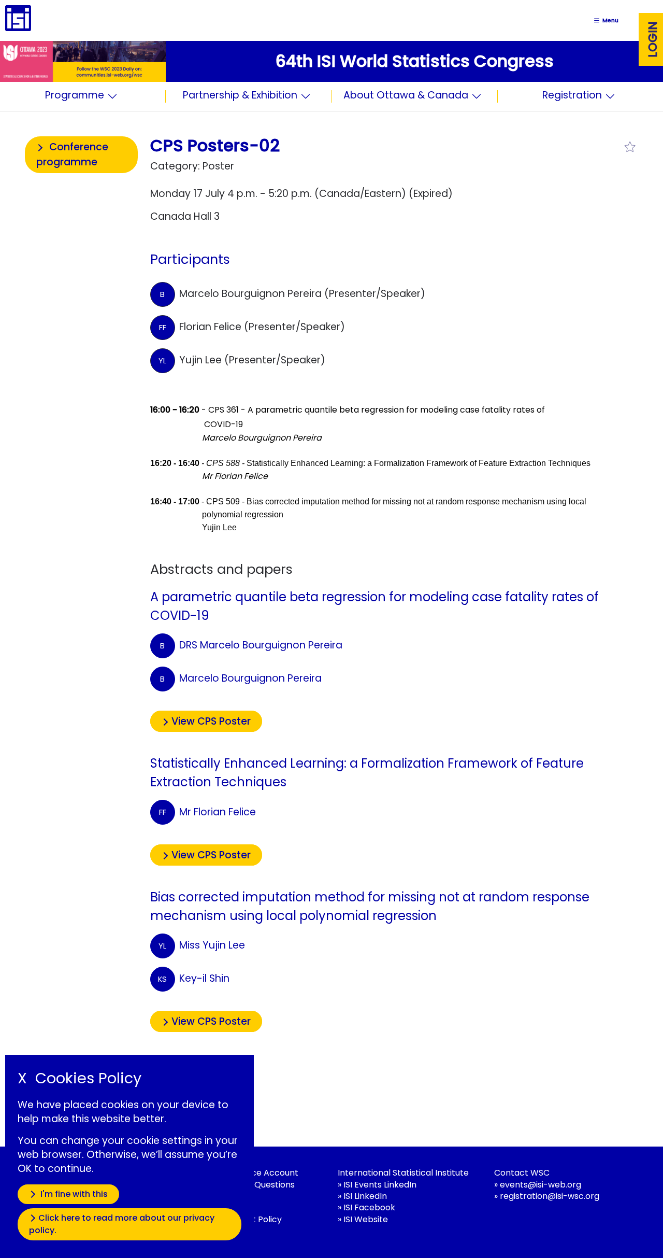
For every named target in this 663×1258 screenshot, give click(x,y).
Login (652, 39)
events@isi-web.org (540, 1185)
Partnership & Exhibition (240, 96)
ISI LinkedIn (365, 1196)
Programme (74, 96)
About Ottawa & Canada (405, 96)
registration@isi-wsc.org (549, 1196)
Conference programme (72, 154)
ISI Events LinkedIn (379, 1185)
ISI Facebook (369, 1207)
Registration (572, 96)
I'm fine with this (73, 1194)
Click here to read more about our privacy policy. (121, 1224)
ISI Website (365, 1219)
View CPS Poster (211, 721)
